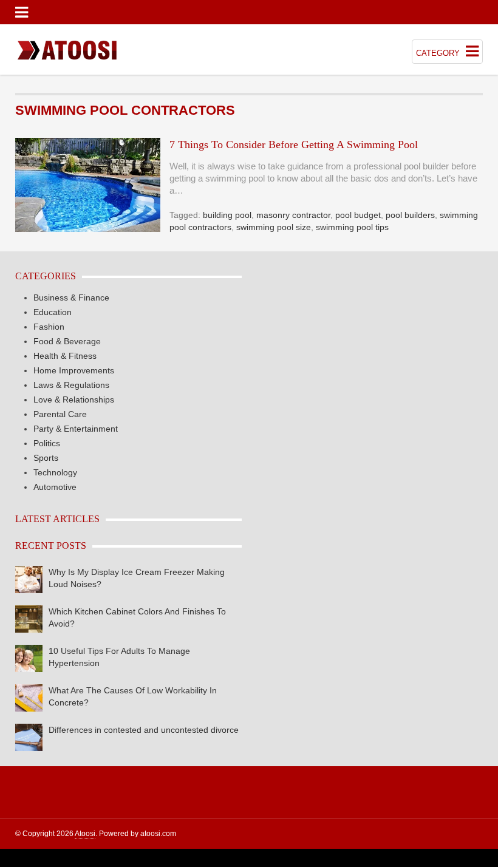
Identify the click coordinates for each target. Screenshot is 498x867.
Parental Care (60, 414)
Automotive (55, 487)
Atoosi (85, 833)
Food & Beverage (67, 341)
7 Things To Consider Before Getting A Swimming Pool (293, 144)
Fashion (48, 327)
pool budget (358, 215)
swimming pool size (273, 227)
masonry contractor (293, 215)
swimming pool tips (352, 227)
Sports (45, 458)
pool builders (410, 215)
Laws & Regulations (71, 385)
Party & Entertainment (75, 428)
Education (52, 312)
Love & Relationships (73, 399)
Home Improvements (73, 370)
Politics (46, 443)
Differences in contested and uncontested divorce (144, 730)
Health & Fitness (65, 356)
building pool (227, 215)
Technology (55, 472)
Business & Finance (71, 297)
